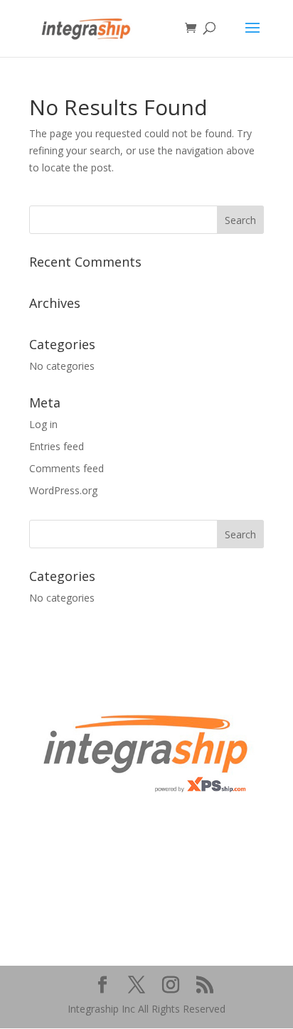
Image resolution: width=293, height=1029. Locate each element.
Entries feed (56, 446)
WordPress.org (63, 490)
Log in (43, 424)
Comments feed (66, 468)
